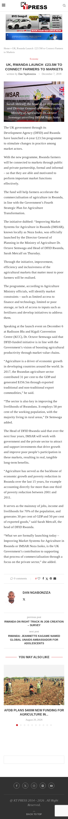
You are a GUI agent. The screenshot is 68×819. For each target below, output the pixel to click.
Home (7, 48)
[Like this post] (39, 578)
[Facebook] (17, 786)
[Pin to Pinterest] (51, 578)
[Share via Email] (54, 578)
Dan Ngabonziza (27, 74)
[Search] (64, 5)
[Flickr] (43, 786)
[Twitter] (25, 786)
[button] (7, 695)
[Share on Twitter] (47, 579)
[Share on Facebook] (43, 578)
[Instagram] (34, 786)
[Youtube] (51, 786)
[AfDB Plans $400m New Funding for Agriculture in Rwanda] (34, 685)
